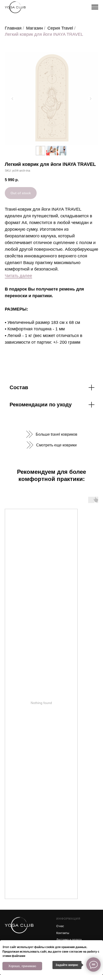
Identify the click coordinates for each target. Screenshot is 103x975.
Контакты (62, 933)
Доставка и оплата (69, 939)
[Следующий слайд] (90, 99)
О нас (60, 926)
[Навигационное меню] (95, 7)
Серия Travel (60, 28)
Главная (13, 28)
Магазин (34, 28)
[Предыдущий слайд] (12, 99)
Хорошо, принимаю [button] (22, 966)
